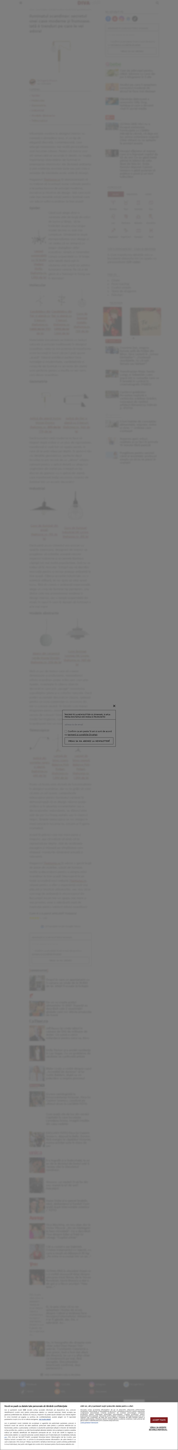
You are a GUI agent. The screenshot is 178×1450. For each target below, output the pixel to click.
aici (5, 1437)
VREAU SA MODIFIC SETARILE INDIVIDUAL (158, 1429)
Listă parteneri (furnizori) (89, 1423)
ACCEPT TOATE (159, 1420)
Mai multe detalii (45, 1419)
